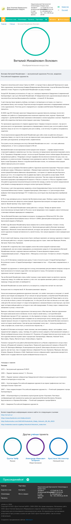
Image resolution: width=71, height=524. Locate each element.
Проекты (31, 19)
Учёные (12, 24)
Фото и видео (23, 494)
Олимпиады (22, 19)
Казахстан (65, 7)
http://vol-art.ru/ (7, 415)
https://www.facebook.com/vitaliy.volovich (16, 418)
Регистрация (64, 19)
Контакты (21, 490)
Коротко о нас (11, 19)
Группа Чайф (12, 458)
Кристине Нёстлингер (58, 458)
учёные (35, 434)
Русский (65, 10)
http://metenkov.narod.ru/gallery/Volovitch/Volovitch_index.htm (23, 424)
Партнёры (39, 19)
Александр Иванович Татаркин (35, 459)
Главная (3, 24)
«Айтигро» (29, 520)
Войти (53, 19)
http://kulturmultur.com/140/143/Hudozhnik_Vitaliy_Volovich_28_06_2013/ (28, 421)
